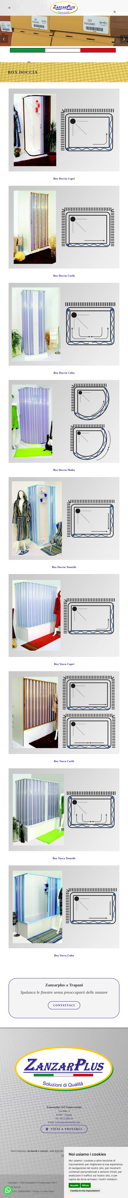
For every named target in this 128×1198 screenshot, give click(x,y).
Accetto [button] (74, 1185)
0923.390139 (66, 1118)
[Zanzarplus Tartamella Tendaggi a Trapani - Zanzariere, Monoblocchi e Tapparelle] (8, 1190)
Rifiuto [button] (85, 1185)
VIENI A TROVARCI (66, 1129)
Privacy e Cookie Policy (43, 1191)
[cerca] (115, 7)
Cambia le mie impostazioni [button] (85, 1190)
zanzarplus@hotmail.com (67, 1122)
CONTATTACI (64, 1005)
